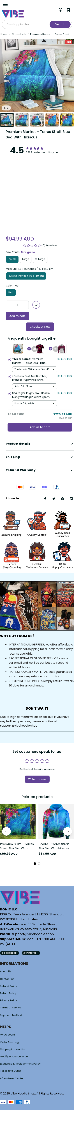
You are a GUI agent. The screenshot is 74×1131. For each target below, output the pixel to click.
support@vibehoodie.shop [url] (18, 726)
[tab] (35, 864)
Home (4, 34)
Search (60, 24)
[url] (32, 934)
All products (18, 34)
